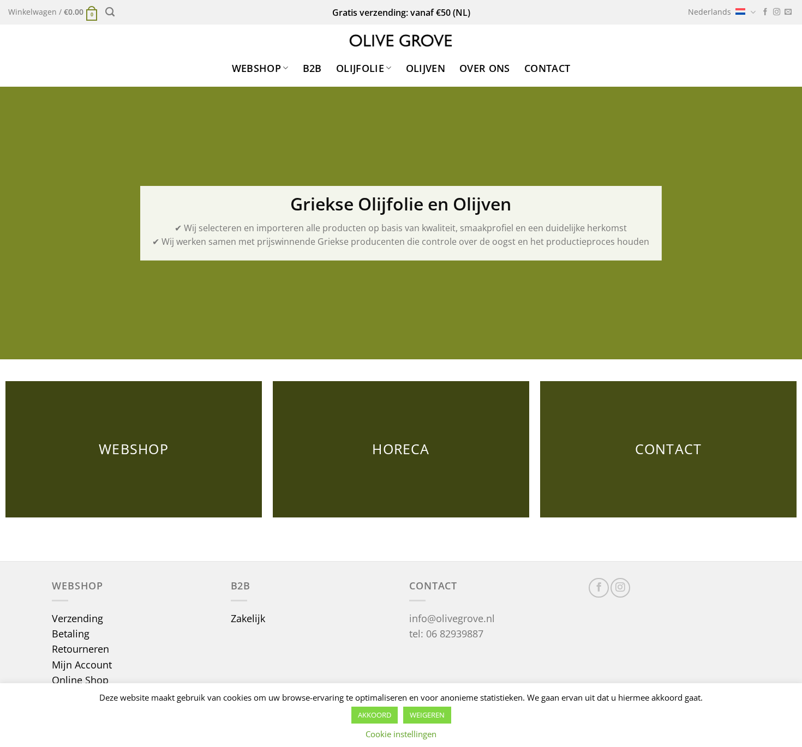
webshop (256, 68)
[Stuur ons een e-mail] (788, 12)
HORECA (400, 449)
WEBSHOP (134, 449)
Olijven (425, 68)
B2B (312, 68)
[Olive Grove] (401, 40)
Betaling (70, 633)
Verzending (77, 618)
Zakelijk (248, 618)
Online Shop (80, 679)
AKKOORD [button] (374, 715)
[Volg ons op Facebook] (765, 12)
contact (668, 449)
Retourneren (80, 648)
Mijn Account (82, 664)
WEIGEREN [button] (427, 715)
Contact (547, 68)
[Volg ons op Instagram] (776, 12)
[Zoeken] (110, 12)
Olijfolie (360, 68)
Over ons (484, 68)
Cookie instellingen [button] (401, 733)
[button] (53, 12)
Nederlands (709, 12)
